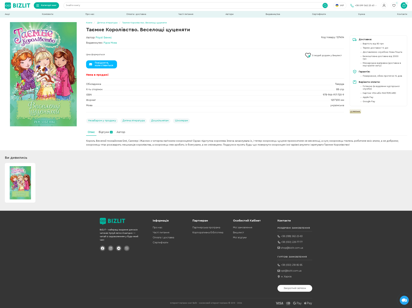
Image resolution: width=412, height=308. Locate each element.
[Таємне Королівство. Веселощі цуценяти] (42, 74)
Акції (7, 14)
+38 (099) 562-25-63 (292, 236)
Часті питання (185, 14)
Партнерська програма (206, 227)
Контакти (402, 14)
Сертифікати (319, 14)
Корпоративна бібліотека (207, 232)
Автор (121, 132)
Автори (229, 14)
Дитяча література (133, 120)
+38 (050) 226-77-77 (292, 242)
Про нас (89, 14)
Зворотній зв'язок (295, 288)
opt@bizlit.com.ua (291, 270)
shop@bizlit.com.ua (292, 247)
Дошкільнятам (160, 120)
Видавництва (273, 14)
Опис (91, 132)
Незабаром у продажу (102, 120)
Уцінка (361, 14)
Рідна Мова (110, 42)
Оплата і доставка (136, 14)
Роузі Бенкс (104, 37)
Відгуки (105, 132)
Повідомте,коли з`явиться (104, 64)
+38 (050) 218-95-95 (291, 264)
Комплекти (47, 14)
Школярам (181, 120)
